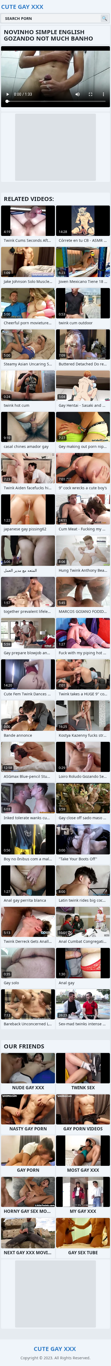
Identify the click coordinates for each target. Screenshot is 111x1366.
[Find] (104, 18)
